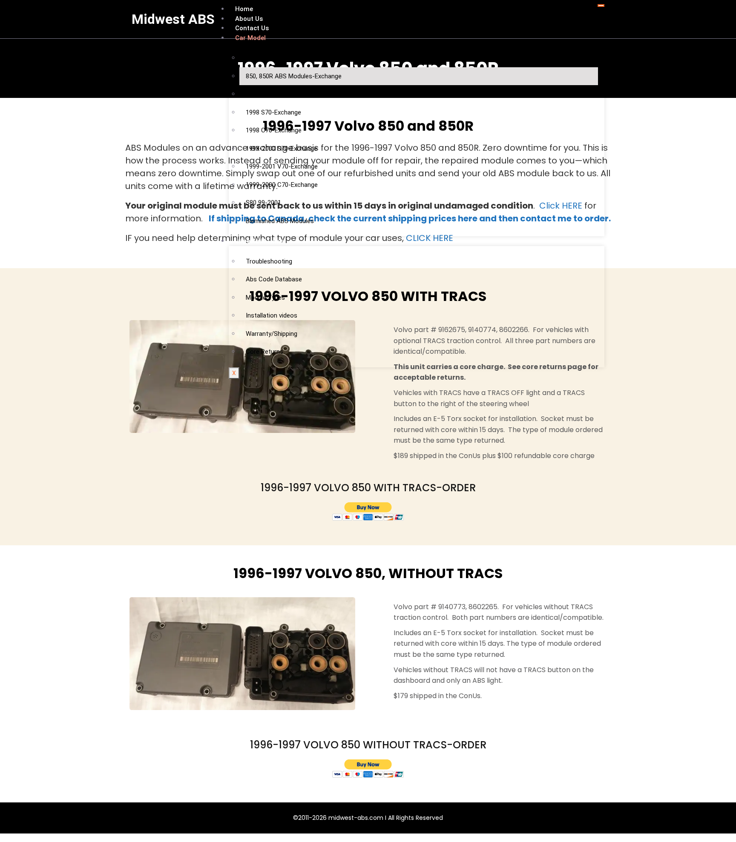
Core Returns (264, 351)
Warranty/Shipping (271, 334)
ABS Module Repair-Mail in (282, 58)
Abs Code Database (274, 279)
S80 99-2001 (263, 202)
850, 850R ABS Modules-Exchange (294, 76)
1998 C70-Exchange (274, 130)
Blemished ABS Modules (280, 221)
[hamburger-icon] (601, 5)
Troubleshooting (269, 261)
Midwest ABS (173, 19)
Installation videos (271, 315)
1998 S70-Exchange (273, 112)
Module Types (265, 297)
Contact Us (252, 28)
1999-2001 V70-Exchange (282, 166)
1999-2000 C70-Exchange (282, 185)
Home (244, 9)
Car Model (250, 38)
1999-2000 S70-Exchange (281, 148)
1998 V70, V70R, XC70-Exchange (291, 94)
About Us (249, 19)
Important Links (259, 241)
